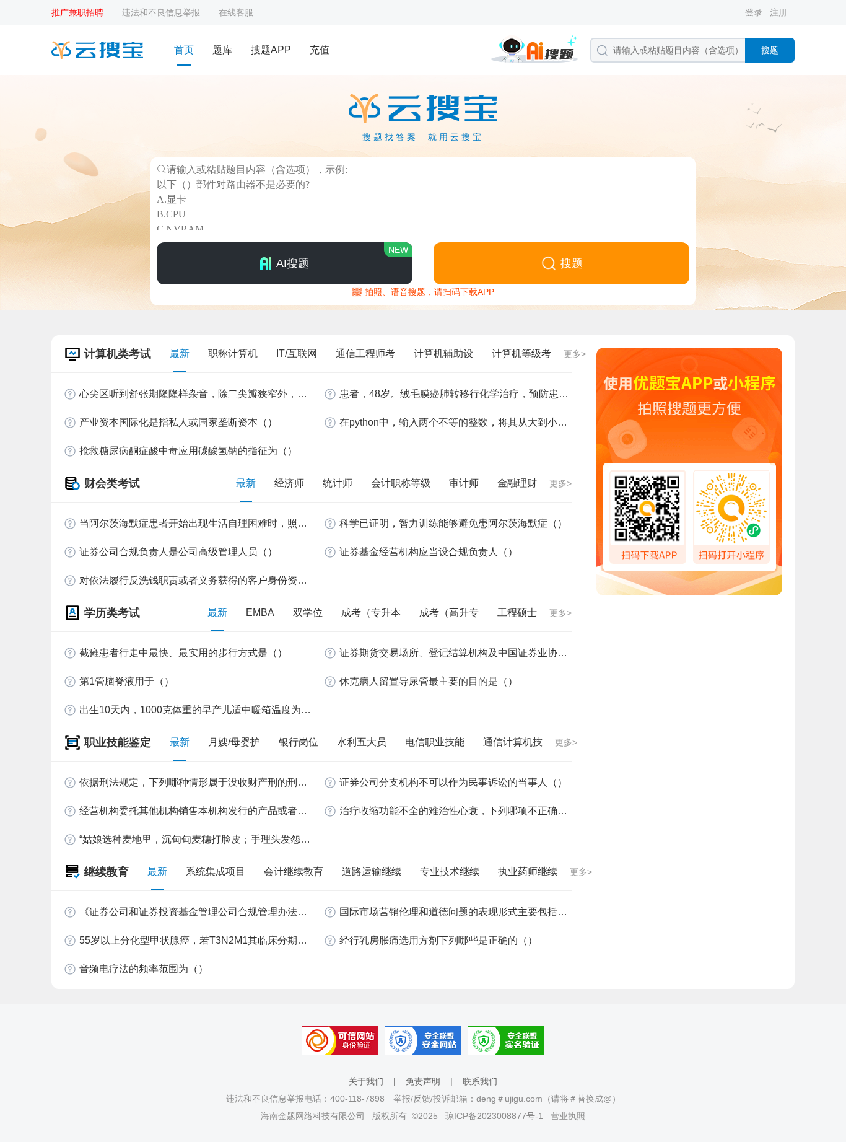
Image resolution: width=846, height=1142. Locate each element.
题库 (222, 50)
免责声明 (423, 1081)
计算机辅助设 (443, 353)
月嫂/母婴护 (234, 742)
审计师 (464, 483)
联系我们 (480, 1081)
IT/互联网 (296, 353)
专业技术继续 (449, 871)
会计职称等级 (400, 483)
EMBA (260, 612)
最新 (180, 353)
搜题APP (271, 50)
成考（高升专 (449, 612)
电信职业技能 (434, 742)
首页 (184, 50)
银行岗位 (298, 742)
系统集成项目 (215, 871)
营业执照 (568, 1116)
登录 (753, 12)
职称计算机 (233, 353)
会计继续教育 (293, 871)
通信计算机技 (513, 742)
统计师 (337, 483)
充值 (319, 50)
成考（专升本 (371, 612)
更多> (575, 353)
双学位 (308, 612)
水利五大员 (361, 742)
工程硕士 (517, 612)
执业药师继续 (527, 871)
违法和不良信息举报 (161, 12)
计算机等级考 (521, 353)
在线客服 (236, 12)
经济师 (289, 483)
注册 (778, 12)
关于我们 (366, 1081)
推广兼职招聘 (77, 12)
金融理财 (517, 483)
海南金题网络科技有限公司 (313, 1116)
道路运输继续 (371, 871)
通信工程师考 (365, 353)
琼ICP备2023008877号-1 (494, 1116)
